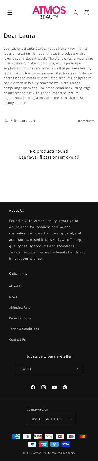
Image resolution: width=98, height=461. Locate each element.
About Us (16, 286)
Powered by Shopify (63, 452)
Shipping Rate (19, 307)
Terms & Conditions (24, 328)
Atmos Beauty (42, 452)
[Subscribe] (76, 369)
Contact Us (17, 339)
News (13, 296)
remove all (68, 157)
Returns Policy (20, 318)
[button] (9, 12)
